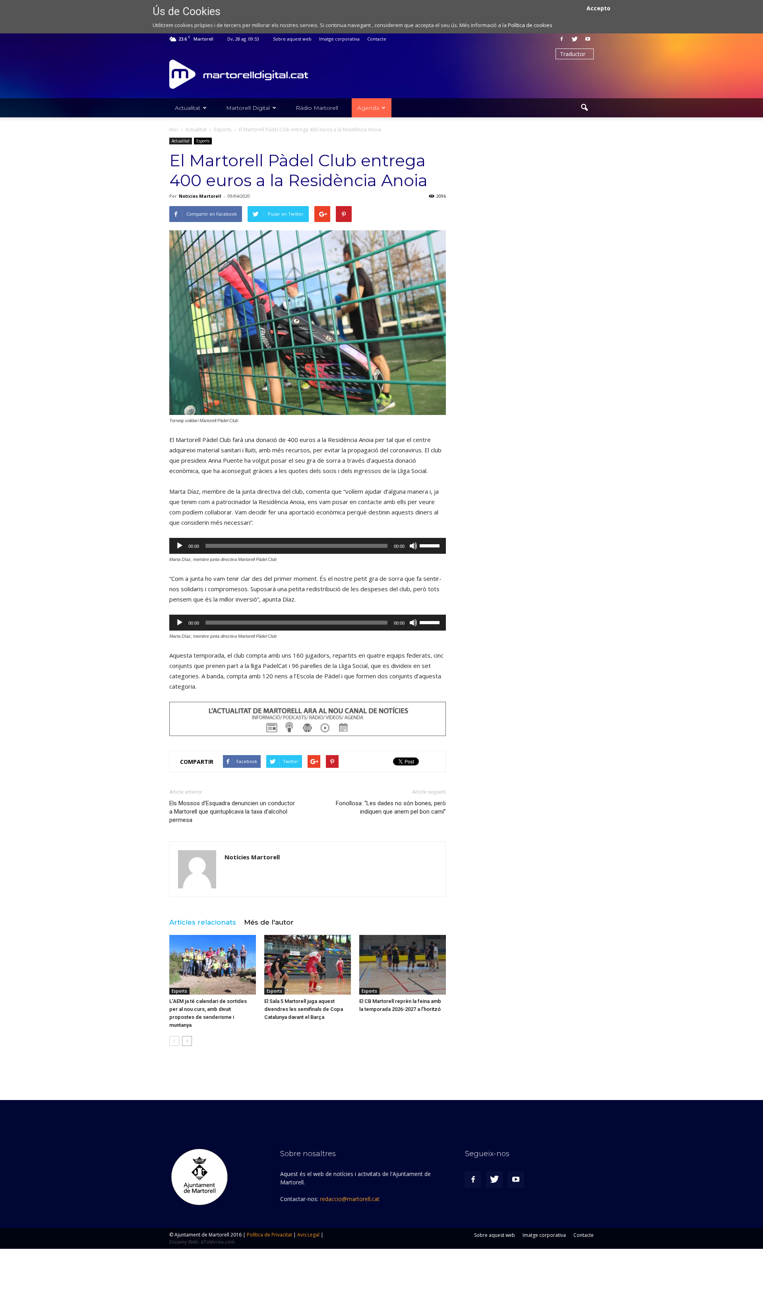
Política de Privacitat (269, 1234)
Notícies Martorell (200, 196)
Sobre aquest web (292, 39)
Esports (202, 141)
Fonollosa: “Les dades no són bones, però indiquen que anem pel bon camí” (391, 807)
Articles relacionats (202, 922)
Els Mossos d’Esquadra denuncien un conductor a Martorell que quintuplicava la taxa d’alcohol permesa (232, 812)
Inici (173, 129)
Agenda (368, 107)
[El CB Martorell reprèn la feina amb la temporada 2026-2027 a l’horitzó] (402, 965)
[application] (307, 546)
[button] (584, 107)
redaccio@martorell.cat (350, 1199)
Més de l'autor (269, 922)
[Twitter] (575, 39)
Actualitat (187, 107)
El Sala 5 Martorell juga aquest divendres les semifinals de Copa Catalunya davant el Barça (303, 1009)
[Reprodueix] (180, 546)
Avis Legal (308, 1234)
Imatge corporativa (339, 39)
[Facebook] (561, 39)
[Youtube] (588, 39)
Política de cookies (530, 25)
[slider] (431, 545)
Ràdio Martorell (317, 107)
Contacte (376, 39)
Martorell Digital (248, 107)
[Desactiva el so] (413, 546)
